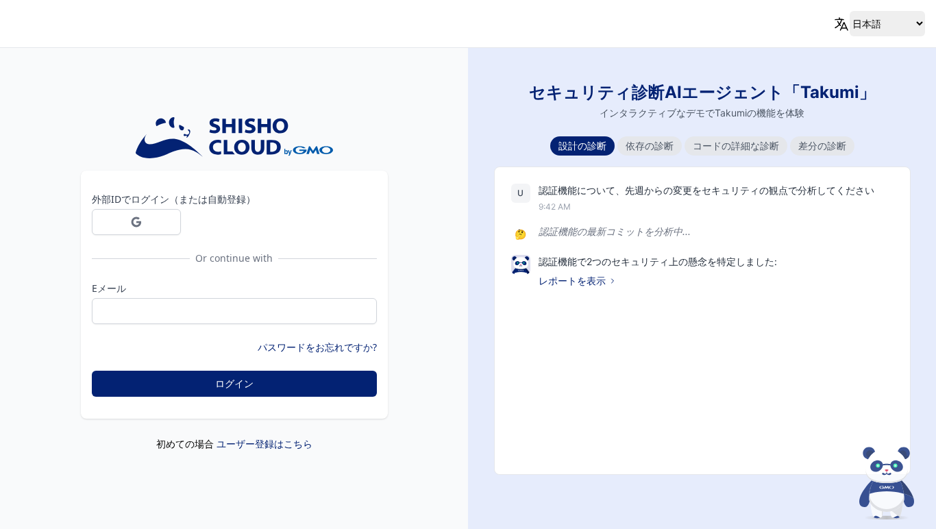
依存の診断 (650, 145)
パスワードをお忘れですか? (317, 347)
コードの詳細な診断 (736, 145)
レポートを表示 (572, 280)
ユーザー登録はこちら (264, 443)
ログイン (234, 383)
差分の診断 (822, 145)
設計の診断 (582, 145)
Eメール (109, 288)
